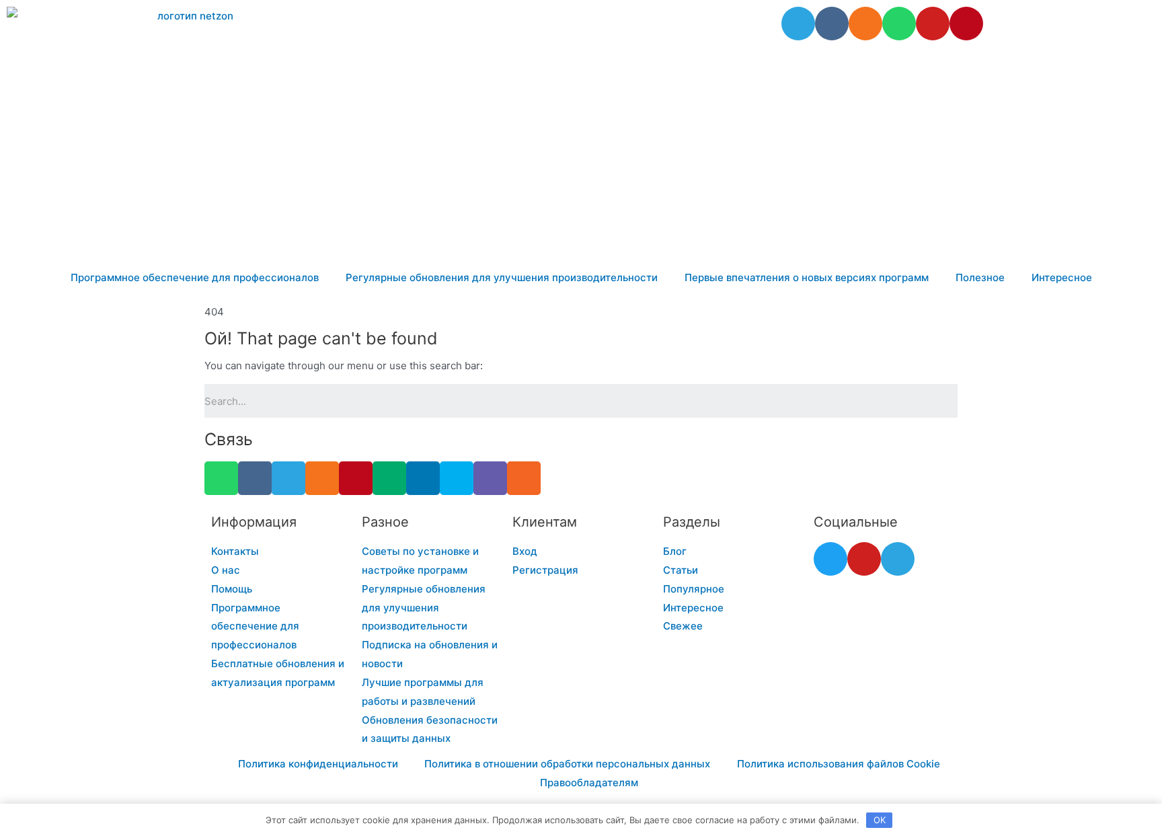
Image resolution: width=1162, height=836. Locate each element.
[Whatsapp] (899, 23)
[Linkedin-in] (423, 478)
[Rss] (524, 478)
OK (880, 819)
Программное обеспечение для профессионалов (195, 277)
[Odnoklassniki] (865, 23)
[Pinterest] (966, 23)
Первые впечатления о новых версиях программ (807, 277)
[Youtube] (933, 23)
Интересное (1062, 277)
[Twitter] (830, 559)
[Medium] (389, 478)
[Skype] (456, 478)
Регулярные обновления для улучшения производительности (502, 277)
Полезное (980, 277)
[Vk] (832, 23)
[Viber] (490, 478)
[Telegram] (798, 23)
